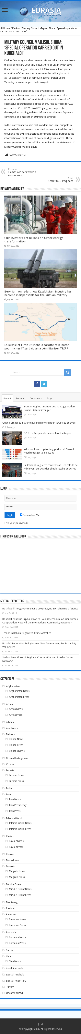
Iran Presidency (18, 805)
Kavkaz (16, 28)
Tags (49, 398)
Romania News (17, 937)
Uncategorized (14, 992)
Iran (8, 794)
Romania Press (17, 943)
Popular (20, 398)
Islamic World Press (20, 828)
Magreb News (17, 871)
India (9, 788)
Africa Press (15, 714)
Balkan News (16, 739)
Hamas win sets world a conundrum (22, 172)
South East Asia (14, 968)
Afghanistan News (19, 690)
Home (6, 28)
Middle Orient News (20, 889)
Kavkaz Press (16, 846)
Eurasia (10, 770)
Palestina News (17, 919)
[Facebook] (37, 384)
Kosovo (10, 854)
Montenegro (13, 902)
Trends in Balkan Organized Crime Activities (26, 633)
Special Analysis (15, 974)
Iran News (15, 799)
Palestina (11, 914)
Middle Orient (14, 884)
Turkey (10, 986)
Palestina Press (17, 925)
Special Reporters (16, 980)
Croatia (10, 764)
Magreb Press (17, 877)
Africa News (16, 708)
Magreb (10, 866)
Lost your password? (16, 523)
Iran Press (14, 811)
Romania (11, 932)
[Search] (67, 372)
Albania (10, 722)
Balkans (10, 734)
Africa (9, 704)
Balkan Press (16, 744)
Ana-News (12, 728)
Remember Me (31, 515)
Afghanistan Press (19, 696)
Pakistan (10, 908)
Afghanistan (13, 686)
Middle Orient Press (20, 894)
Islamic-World (14, 818)
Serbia (9, 950)
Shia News (15, 961)
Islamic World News (20, 823)
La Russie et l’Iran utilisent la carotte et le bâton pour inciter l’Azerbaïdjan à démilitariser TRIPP (36, 346)
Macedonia (12, 860)
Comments (36, 398)
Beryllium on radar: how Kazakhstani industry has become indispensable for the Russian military (38, 293)
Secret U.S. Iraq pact (60, 180)
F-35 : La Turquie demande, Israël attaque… (48, 433)
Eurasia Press (16, 781)
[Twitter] (44, 384)
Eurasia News (16, 775)
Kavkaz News (16, 840)
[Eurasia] (40, 10)
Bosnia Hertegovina (17, 758)
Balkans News (17, 750)
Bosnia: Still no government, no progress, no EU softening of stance (40, 608)
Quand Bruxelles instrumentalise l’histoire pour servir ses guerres (38, 422)
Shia (8, 956)
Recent (7, 398)
